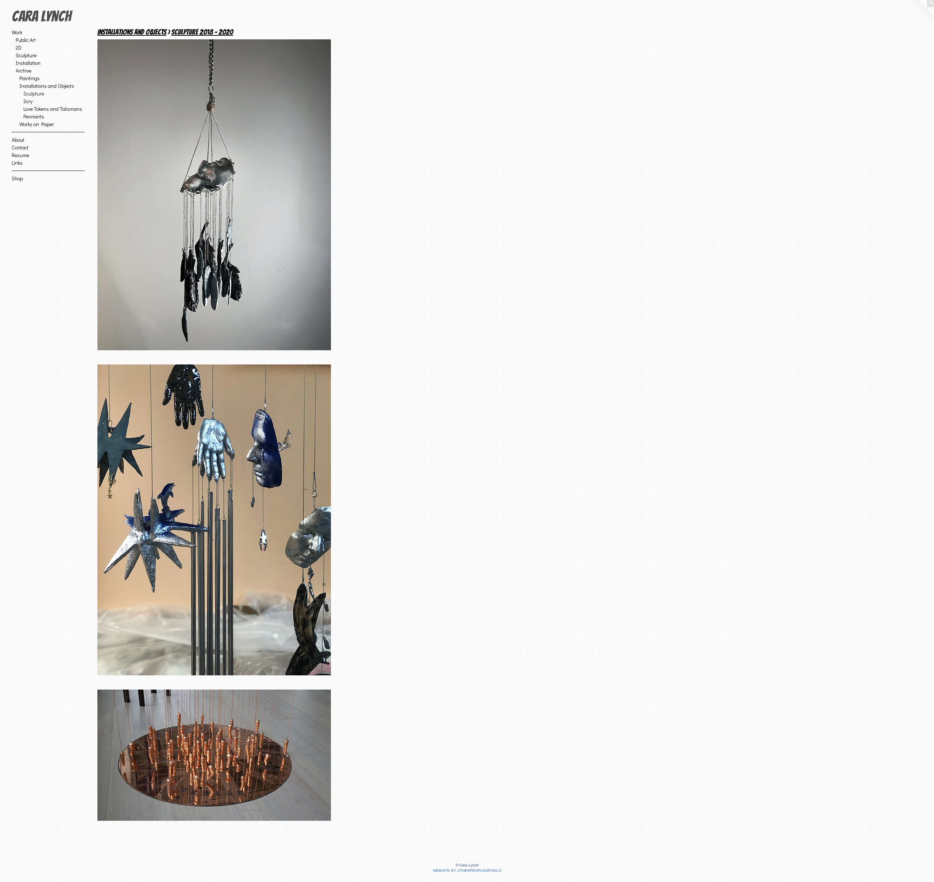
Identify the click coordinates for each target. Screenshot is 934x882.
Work (17, 32)
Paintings (29, 78)
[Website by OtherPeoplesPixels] (919, 14)
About (18, 139)
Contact (20, 147)
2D (19, 47)
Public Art (26, 39)
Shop (17, 178)
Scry (27, 101)
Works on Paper (36, 124)
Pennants (33, 116)
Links (17, 162)
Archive (23, 70)
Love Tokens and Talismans (52, 108)
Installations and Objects (46, 85)
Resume (20, 155)
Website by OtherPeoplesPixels (467, 871)
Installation (28, 62)
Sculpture (26, 55)
